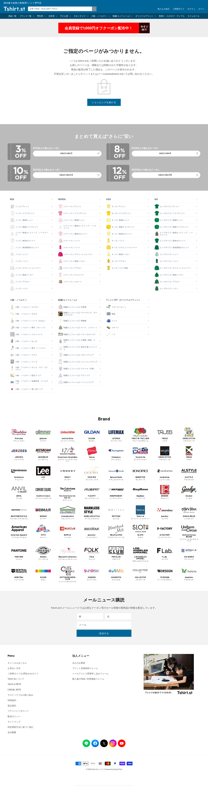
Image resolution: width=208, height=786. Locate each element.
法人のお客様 (78, 663)
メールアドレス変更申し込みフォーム (90, 673)
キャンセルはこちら (17, 663)
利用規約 (12, 700)
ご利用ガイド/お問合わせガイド (23, 673)
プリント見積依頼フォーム (85, 668)
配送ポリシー (14, 716)
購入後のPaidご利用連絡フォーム (88, 679)
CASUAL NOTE (14, 689)
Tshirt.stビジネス (98, 769)
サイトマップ (14, 721)
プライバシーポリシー (18, 711)
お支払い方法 (14, 668)
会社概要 (12, 732)
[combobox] (62, 9)
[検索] (94, 8)
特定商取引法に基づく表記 (20, 727)
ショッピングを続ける (104, 102)
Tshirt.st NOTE (14, 684)
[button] (26, 16)
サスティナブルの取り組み (20, 695)
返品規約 (12, 705)
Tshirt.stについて (16, 679)
